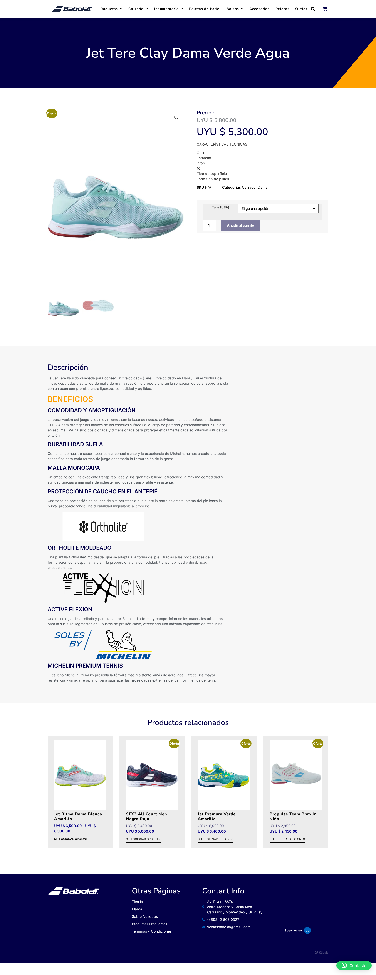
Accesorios (259, 9)
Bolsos (233, 9)
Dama (262, 187)
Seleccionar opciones (71, 839)
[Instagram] (307, 930)
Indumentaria (166, 9)
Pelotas (282, 9)
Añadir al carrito (240, 225)
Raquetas (109, 9)
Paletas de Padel (205, 9)
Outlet (301, 9)
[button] (313, 8)
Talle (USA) (220, 207)
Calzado (135, 9)
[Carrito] (325, 9)
